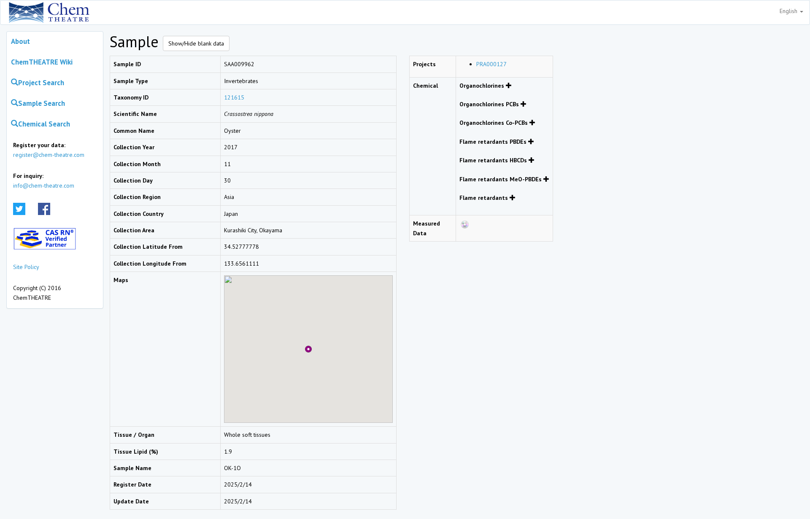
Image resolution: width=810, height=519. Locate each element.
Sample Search (41, 103)
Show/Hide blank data (196, 43)
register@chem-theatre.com (48, 155)
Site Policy (26, 267)
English (789, 11)
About (20, 41)
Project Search (41, 82)
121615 (234, 97)
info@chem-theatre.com (43, 185)
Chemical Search (44, 124)
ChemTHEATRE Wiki (42, 62)
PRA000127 (491, 64)
